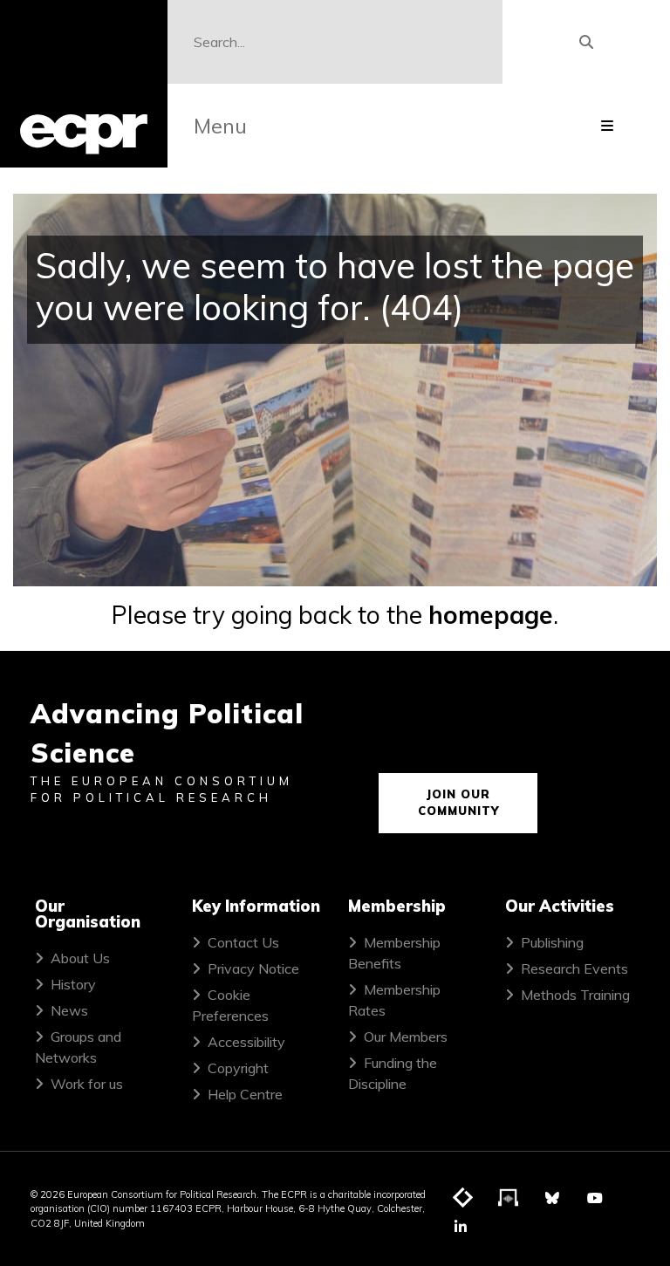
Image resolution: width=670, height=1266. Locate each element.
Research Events (574, 968)
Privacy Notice (253, 968)
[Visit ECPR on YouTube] (595, 1198)
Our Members (406, 1036)
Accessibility (246, 1041)
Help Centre (245, 1094)
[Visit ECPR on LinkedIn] (461, 1226)
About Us (80, 958)
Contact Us (243, 942)
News (69, 1010)
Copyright (238, 1068)
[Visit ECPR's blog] (463, 1198)
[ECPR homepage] (84, 84)
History (73, 984)
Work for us (87, 1083)
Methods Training (575, 994)
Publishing (552, 942)
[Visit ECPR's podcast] (508, 1198)
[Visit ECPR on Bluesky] (552, 1198)
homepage (490, 614)
